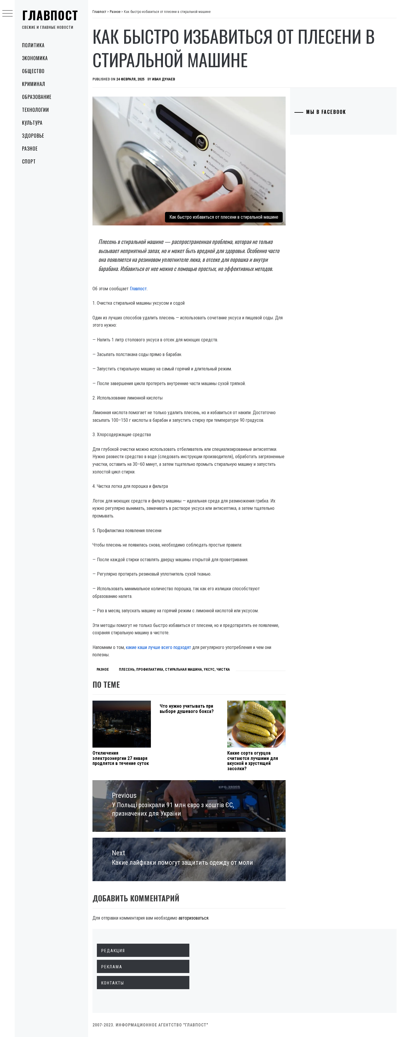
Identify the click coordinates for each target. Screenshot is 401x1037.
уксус (209, 669)
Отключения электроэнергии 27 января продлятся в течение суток (120, 758)
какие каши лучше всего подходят (158, 647)
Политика (33, 45)
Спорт (29, 161)
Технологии (35, 109)
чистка (223, 669)
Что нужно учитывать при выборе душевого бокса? (187, 708)
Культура (32, 122)
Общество (33, 71)
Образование (36, 96)
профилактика (149, 669)
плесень (126, 669)
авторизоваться (193, 918)
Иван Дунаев (163, 79)
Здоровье (33, 135)
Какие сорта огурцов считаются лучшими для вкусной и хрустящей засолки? (252, 760)
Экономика (35, 58)
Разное (30, 148)
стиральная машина (183, 669)
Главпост (50, 15)
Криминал (33, 83)
